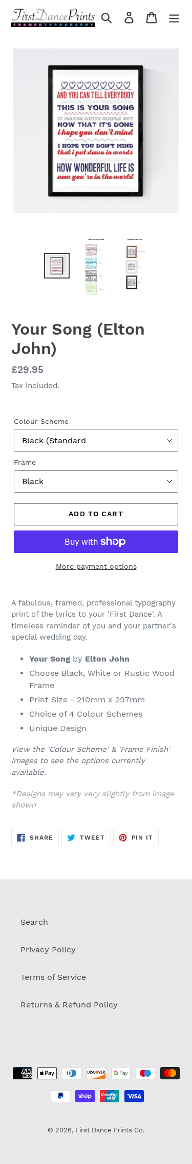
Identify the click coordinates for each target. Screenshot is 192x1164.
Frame (25, 462)
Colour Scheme (41, 421)
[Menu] (174, 17)
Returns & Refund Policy (69, 1004)
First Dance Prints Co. (109, 1130)
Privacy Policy (48, 949)
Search (34, 922)
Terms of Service (53, 977)
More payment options (96, 566)
